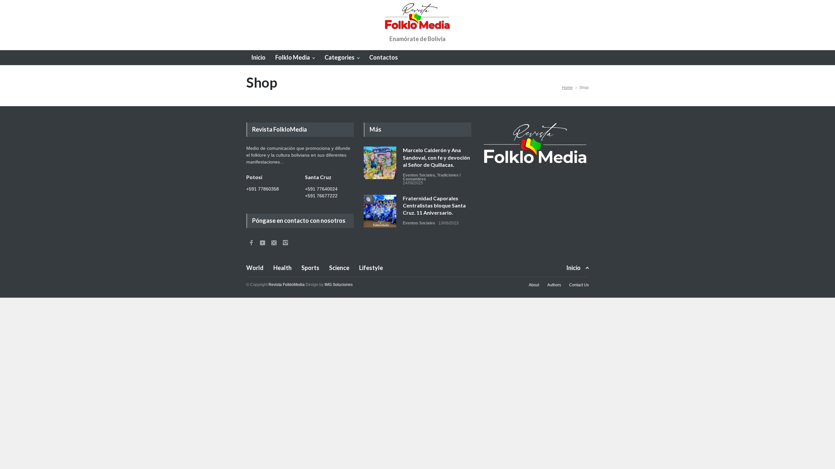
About (534, 285)
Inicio (258, 57)
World (255, 267)
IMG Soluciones (339, 284)
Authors (554, 285)
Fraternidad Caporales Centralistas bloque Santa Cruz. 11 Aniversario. (434, 205)
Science (339, 267)
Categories (340, 57)
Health (282, 267)
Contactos (383, 57)
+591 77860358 (262, 189)
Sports (310, 267)
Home (567, 87)
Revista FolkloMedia (286, 284)
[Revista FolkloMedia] (417, 19)
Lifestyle (371, 267)
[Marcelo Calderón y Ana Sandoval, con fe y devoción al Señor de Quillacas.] (380, 163)
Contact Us (579, 285)
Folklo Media (292, 57)
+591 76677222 (321, 195)
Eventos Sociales (419, 175)
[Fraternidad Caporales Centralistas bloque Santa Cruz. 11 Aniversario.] (380, 211)
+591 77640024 (321, 189)
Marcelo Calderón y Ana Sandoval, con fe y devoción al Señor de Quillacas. (436, 157)
